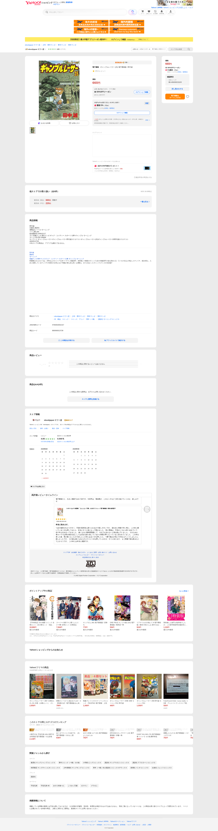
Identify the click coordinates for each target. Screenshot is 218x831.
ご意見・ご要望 (146, 825)
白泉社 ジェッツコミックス (162, 768)
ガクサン (84, 786)
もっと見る (183, 591)
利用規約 (99, 825)
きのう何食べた (58, 786)
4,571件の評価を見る (47, 441)
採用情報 (122, 825)
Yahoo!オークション (117, 821)
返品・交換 (55, 428)
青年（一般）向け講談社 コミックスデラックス (110, 768)
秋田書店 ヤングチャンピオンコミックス (45, 768)
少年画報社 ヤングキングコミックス (76, 768)
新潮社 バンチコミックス (140, 768)
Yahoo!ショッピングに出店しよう (175, 7)
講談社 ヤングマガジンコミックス (117, 762)
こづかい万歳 (72, 786)
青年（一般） (91, 319)
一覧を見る (144, 202)
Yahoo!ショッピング (89, 821)
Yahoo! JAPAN (156, 7)
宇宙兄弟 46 (45, 786)
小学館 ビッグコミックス (92, 762)
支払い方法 (33, 428)
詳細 (146, 120)
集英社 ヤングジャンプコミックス (43, 762)
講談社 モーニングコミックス (108, 319)
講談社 (33, 777)
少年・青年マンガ (49, 45)
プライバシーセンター (88, 825)
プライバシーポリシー (73, 825)
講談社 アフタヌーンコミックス (144, 762)
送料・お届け (44, 428)
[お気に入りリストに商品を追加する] (187, 96)
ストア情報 (66, 428)
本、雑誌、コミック (61, 319)
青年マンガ (62, 45)
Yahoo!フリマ (131, 821)
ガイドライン (108, 825)
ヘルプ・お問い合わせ (133, 825)
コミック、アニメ (77, 319)
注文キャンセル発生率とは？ (66, 441)
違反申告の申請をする (144, 177)
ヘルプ (190, 7)
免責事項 (116, 825)
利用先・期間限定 (110, 108)
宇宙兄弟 (34, 786)
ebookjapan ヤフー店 (32, 45)
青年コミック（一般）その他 (69, 762)
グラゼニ (94, 786)
